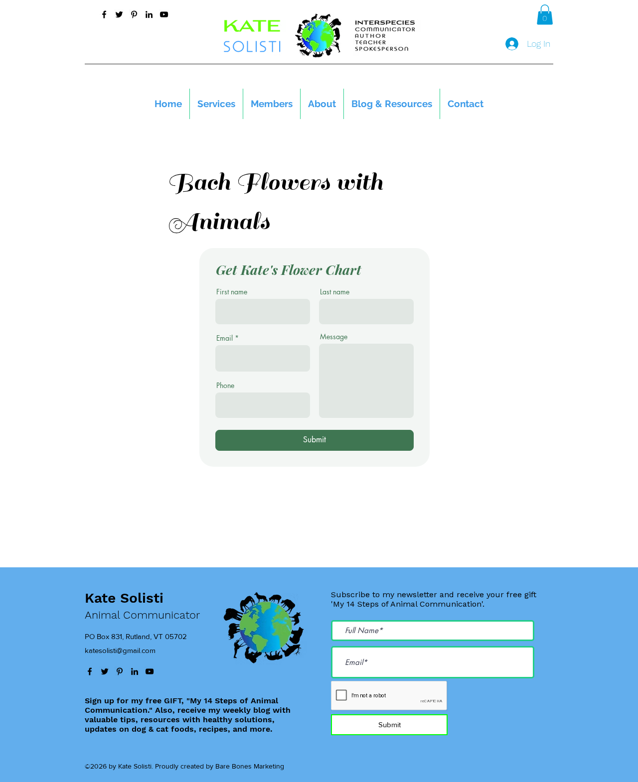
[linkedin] (149, 14)
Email (224, 338)
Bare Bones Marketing (249, 766)
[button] (544, 14)
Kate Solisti (124, 598)
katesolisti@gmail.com (120, 650)
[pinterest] (134, 14)
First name (231, 291)
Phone (225, 385)
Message (333, 336)
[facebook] (104, 14)
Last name (334, 291)
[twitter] (119, 14)
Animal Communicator (142, 615)
